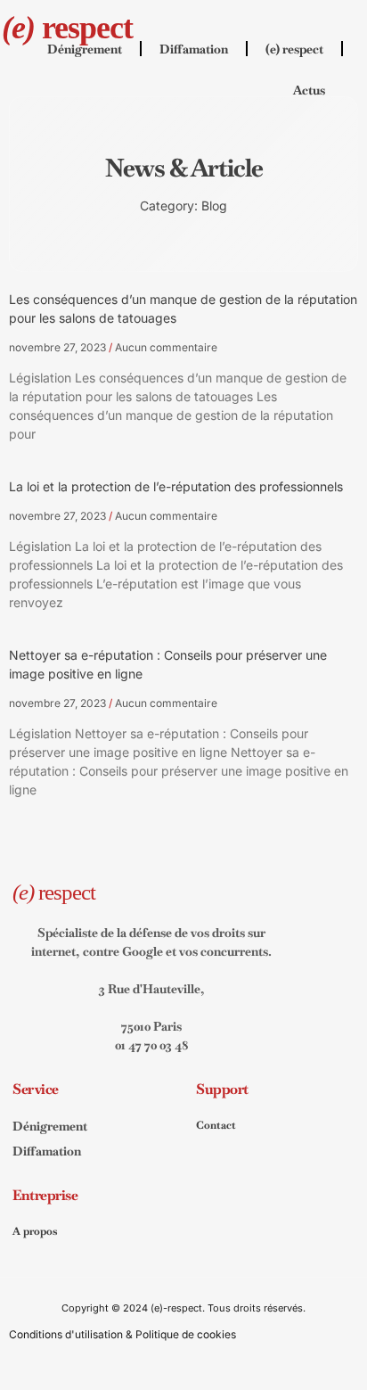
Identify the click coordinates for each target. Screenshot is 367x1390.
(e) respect (294, 49)
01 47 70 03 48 (152, 1045)
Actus (309, 90)
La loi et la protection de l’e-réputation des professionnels (176, 486)
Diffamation (193, 49)
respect (67, 27)
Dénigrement (84, 49)
